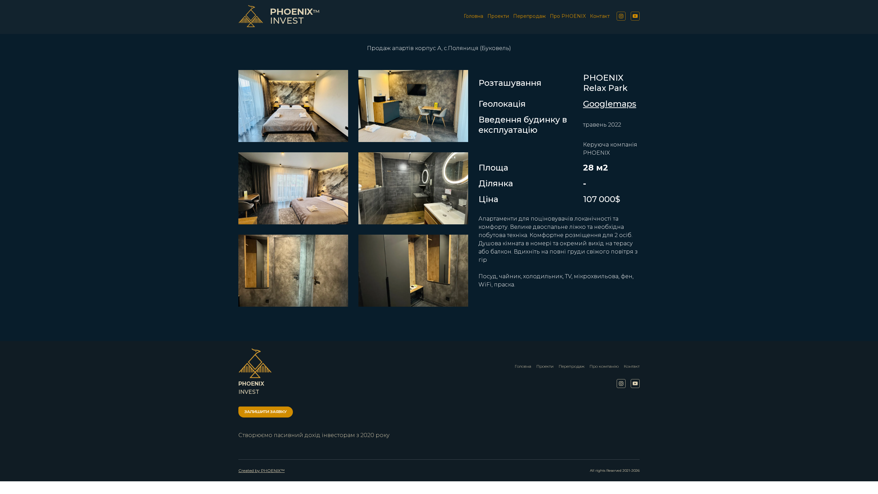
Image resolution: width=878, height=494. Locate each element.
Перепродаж (529, 16)
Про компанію (604, 366)
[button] (621, 16)
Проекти (498, 16)
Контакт (600, 16)
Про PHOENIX (568, 16)
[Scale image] (293, 106)
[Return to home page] (250, 16)
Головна (473, 16)
